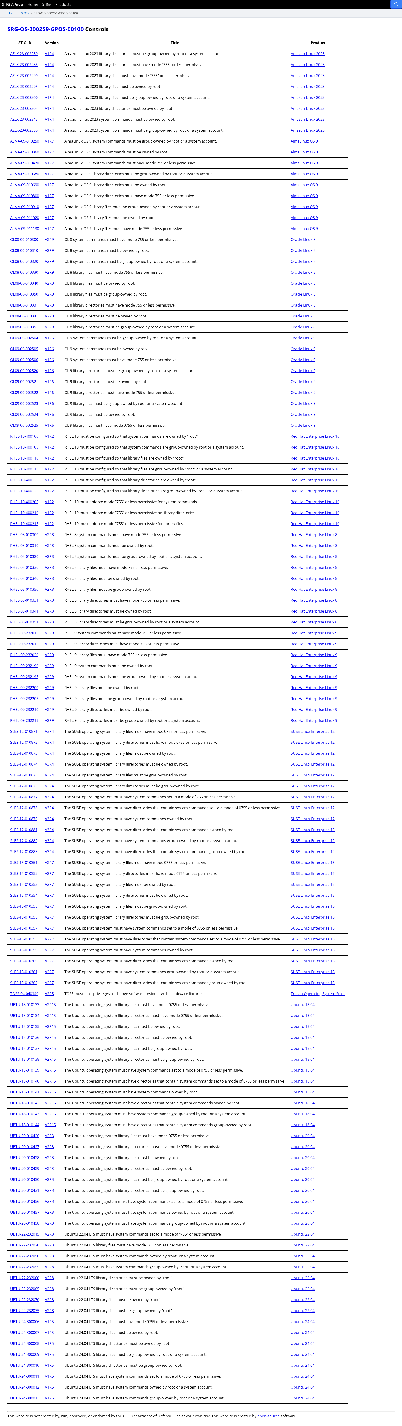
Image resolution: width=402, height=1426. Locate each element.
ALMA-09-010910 (24, 206)
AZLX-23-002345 (24, 119)
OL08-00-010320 (24, 261)
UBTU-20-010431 (24, 1190)
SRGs (25, 13)
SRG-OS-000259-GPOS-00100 (45, 29)
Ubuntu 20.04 (303, 1135)
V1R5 (49, 1321)
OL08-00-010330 (24, 272)
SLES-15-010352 (23, 873)
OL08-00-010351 (24, 327)
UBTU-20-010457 (24, 1212)
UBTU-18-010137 (24, 1048)
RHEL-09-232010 (24, 633)
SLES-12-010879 (23, 818)
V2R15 (50, 1004)
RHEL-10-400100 (24, 436)
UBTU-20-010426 (24, 1135)
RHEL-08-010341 (24, 611)
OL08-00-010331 (24, 305)
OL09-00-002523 (24, 403)
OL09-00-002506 (24, 359)
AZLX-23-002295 (24, 86)
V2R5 (49, 993)
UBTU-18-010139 (24, 1070)
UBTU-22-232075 (24, 1310)
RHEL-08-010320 (24, 556)
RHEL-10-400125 (24, 490)
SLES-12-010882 (23, 840)
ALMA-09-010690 (24, 184)
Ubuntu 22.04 (303, 1234)
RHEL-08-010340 (24, 578)
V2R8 (49, 534)
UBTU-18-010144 (24, 1124)
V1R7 (49, 141)
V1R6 (49, 337)
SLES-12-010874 (23, 764)
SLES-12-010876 (23, 786)
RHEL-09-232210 (24, 709)
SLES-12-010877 (23, 797)
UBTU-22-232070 (24, 1299)
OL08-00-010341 (24, 316)
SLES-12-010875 (23, 775)
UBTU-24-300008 (24, 1343)
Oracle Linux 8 (303, 239)
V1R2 (49, 436)
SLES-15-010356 (23, 917)
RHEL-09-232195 (24, 676)
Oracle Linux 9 (303, 337)
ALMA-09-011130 (24, 228)
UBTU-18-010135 (24, 1026)
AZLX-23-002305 (24, 108)
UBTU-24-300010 (24, 1365)
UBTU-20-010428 (24, 1157)
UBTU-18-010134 (24, 1015)
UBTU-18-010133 (24, 1004)
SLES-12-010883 (23, 851)
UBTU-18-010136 (24, 1037)
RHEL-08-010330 (24, 567)
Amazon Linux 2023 (308, 53)
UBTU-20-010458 (24, 1223)
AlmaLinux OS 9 (304, 141)
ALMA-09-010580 (24, 174)
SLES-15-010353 (23, 884)
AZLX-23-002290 (24, 75)
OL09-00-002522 (24, 392)
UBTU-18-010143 (24, 1113)
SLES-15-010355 (23, 906)
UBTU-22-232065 (24, 1288)
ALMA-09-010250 (24, 141)
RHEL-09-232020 (24, 654)
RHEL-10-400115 (24, 469)
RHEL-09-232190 (24, 665)
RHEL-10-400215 (24, 523)
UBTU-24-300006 (24, 1321)
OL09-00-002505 (24, 348)
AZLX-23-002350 (24, 130)
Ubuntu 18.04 (303, 1004)
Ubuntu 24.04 (303, 1321)
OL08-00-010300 (24, 239)
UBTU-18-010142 (24, 1103)
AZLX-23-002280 (24, 53)
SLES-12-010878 (23, 807)
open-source (268, 1416)
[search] (396, 4)
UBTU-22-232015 (24, 1234)
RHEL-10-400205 (24, 501)
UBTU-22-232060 (24, 1277)
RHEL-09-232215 (24, 720)
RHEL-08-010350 (24, 589)
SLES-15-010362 (23, 982)
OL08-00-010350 (24, 294)
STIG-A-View (13, 4)
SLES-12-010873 (23, 753)
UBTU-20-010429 (24, 1168)
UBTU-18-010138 (24, 1059)
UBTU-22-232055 (24, 1266)
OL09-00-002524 (24, 414)
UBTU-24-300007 (24, 1332)
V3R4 (49, 731)
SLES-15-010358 (23, 939)
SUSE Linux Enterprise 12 (313, 731)
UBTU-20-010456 (24, 1201)
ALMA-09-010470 (24, 163)
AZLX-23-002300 (24, 97)
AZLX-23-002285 (24, 64)
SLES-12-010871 (23, 731)
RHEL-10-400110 (24, 458)
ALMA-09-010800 (24, 195)
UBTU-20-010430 (24, 1179)
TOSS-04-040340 (24, 993)
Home (32, 4)
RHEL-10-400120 (24, 480)
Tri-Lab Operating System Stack (318, 993)
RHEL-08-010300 (24, 534)
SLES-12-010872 (23, 742)
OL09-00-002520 (24, 370)
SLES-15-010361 (23, 971)
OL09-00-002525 (24, 425)
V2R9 (49, 239)
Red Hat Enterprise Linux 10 (315, 436)
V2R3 (49, 1135)
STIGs (47, 4)
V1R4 (49, 53)
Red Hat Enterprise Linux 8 (314, 534)
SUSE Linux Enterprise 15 (313, 862)
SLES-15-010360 (23, 960)
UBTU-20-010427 (24, 1146)
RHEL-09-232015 (24, 643)
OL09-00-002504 (24, 337)
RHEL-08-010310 (24, 545)
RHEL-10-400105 (24, 447)
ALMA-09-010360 (24, 152)
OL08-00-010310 (24, 250)
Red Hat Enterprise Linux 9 (314, 633)
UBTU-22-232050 (24, 1256)
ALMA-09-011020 (24, 217)
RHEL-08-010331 (24, 600)
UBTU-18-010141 (24, 1092)
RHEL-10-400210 (24, 512)
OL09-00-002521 (24, 381)
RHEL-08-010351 (24, 622)
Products (63, 4)
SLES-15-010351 (23, 862)
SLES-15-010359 (23, 950)
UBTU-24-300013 (24, 1398)
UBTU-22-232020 (24, 1245)
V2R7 (49, 862)
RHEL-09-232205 (24, 698)
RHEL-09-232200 (24, 687)
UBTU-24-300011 (24, 1376)
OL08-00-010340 (24, 283)
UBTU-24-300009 (24, 1354)
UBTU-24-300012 (24, 1387)
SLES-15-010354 (23, 895)
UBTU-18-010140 (24, 1081)
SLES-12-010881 (23, 829)
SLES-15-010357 (23, 928)
